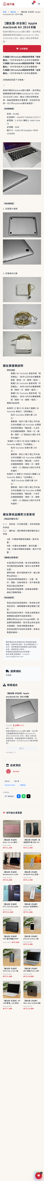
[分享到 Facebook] (19, 796)
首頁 (5, 12)
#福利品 (23, 785)
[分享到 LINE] (24, 796)
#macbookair (10, 785)
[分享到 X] (28, 796)
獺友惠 (16, 781)
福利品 (13, 12)
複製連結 (11, 796)
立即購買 (23, 48)
